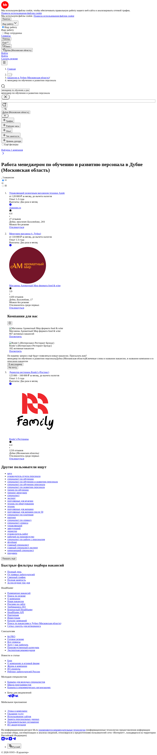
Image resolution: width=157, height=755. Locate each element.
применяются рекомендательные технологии (62, 730)
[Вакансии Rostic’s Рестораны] (81, 412)
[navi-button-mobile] (4, 62)
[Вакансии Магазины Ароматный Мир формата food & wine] (81, 265)
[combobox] (15, 90)
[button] (4, 53)
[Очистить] (5, 97)
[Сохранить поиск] (4, 105)
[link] (6, 46)
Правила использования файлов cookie (54, 16)
